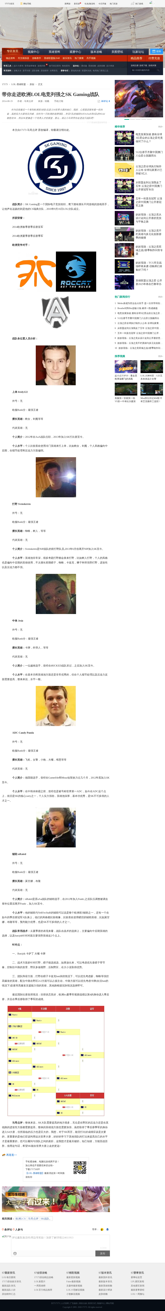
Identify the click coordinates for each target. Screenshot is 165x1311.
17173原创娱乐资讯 (11, 1281)
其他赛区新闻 (137, 1286)
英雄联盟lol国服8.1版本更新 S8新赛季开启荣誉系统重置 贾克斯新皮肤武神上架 (27, 40)
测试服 (84, 66)
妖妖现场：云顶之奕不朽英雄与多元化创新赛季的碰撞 (148, 234)
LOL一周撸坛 (137, 1294)
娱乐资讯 (67, 58)
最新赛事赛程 (137, 1290)
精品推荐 (136, 58)
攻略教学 (36, 58)
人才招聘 (65, 1303)
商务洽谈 (83, 1303)
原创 (32, 84)
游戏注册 (135, 65)
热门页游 (113, 3)
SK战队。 (46, 1218)
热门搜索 (79, 58)
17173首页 (9, 3)
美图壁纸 (117, 51)
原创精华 (45, 71)
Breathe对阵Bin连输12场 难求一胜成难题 (137, 308)
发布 (102, 1253)
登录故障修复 (30, 66)
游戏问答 (41, 66)
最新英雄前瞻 (105, 1286)
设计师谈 (110, 66)
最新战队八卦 (8, 1290)
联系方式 (92, 1303)
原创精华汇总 (8, 1294)
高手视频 (91, 58)
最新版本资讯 (105, 1281)
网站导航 (27, 3)
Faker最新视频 (73, 1281)
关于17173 (55, 1303)
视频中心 (33, 51)
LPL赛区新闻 (137, 1281)
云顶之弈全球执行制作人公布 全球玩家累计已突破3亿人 (149, 170)
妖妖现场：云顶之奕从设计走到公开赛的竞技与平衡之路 (148, 218)
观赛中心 (75, 51)
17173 (5, 84)
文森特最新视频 (74, 1286)
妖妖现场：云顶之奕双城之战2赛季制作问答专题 (149, 250)
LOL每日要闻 (8, 1277)
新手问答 (26, 71)
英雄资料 (54, 51)
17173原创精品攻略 (43, 1277)
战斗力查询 (18, 66)
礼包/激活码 (90, 3)
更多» (160, 127)
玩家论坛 (138, 51)
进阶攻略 (35, 71)
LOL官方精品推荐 (43, 1290)
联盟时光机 (87, 71)
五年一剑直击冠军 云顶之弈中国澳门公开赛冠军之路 (149, 202)
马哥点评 (33, 1218)
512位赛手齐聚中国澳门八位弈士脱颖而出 (138, 318)
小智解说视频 (73, 1294)
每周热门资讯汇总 (100, 71)
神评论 (105, 101)
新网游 (67, 3)
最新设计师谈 (105, 1290)
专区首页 (12, 51)
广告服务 (74, 1303)
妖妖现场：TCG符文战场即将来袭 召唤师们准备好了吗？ (149, 266)
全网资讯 (54, 71)
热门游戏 (139, 3)
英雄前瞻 (92, 66)
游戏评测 (152, 65)
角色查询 (66, 66)
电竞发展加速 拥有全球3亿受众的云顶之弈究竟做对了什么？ (149, 138)
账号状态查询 (55, 66)
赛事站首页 (136, 1277)
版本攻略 (96, 51)
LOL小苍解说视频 (75, 1290)
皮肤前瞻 (101, 66)
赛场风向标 (76, 71)
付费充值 (154, 58)
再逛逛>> (11, 1155)
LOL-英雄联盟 (18, 84)
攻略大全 (17, 71)
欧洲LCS (21, 1218)
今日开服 (102, 3)
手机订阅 (58, 101)
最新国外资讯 (105, 1277)
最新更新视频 (73, 1277)
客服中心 (101, 1303)
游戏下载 (143, 65)
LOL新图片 (39, 1281)
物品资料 (10, 58)
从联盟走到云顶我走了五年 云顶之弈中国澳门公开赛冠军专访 (149, 186)
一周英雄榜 (39, 1286)
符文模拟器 (23, 58)
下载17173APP (32, 1169)
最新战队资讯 (8, 1286)
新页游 (77, 3)
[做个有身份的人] (102, 1229)
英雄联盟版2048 (52, 58)
